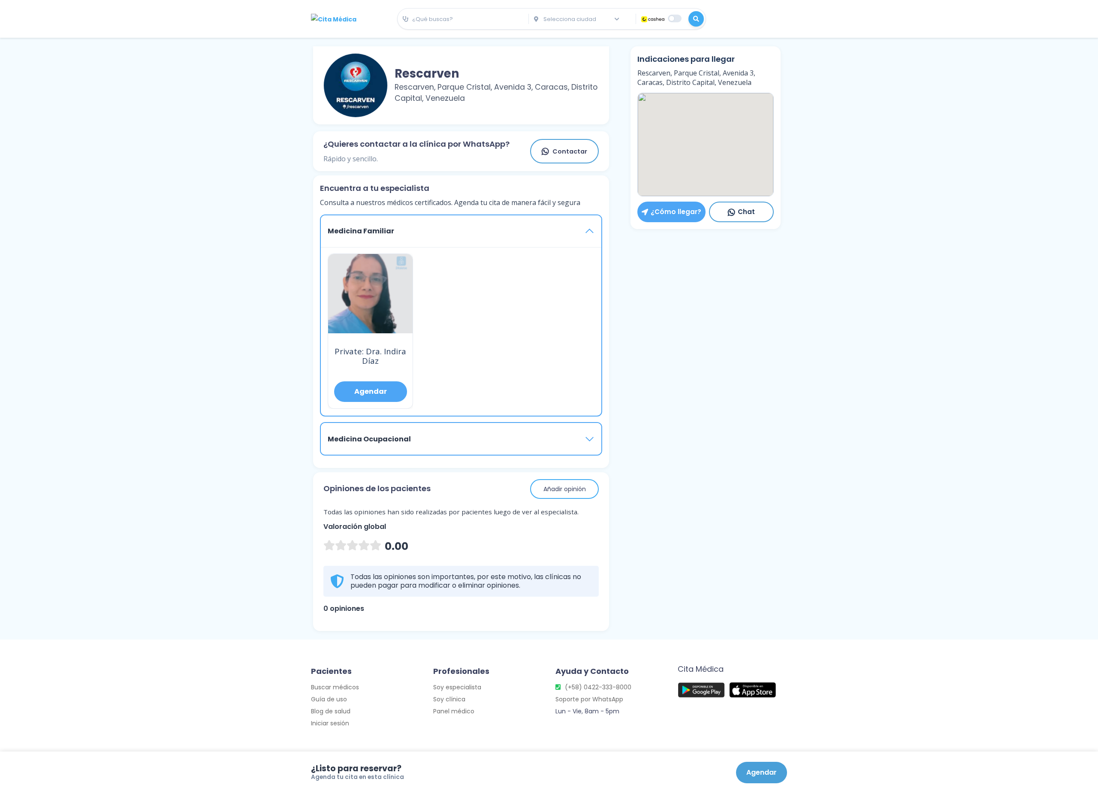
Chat (746, 211)
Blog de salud (330, 711)
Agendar (761, 772)
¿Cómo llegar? (676, 211)
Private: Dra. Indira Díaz (370, 356)
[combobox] (463, 19)
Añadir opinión (564, 489)
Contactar (569, 151)
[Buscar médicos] (696, 19)
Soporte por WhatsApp (589, 699)
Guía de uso (329, 699)
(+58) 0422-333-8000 (598, 687)
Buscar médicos (335, 687)
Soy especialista (457, 687)
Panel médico (453, 711)
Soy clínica (449, 699)
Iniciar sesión (330, 723)
